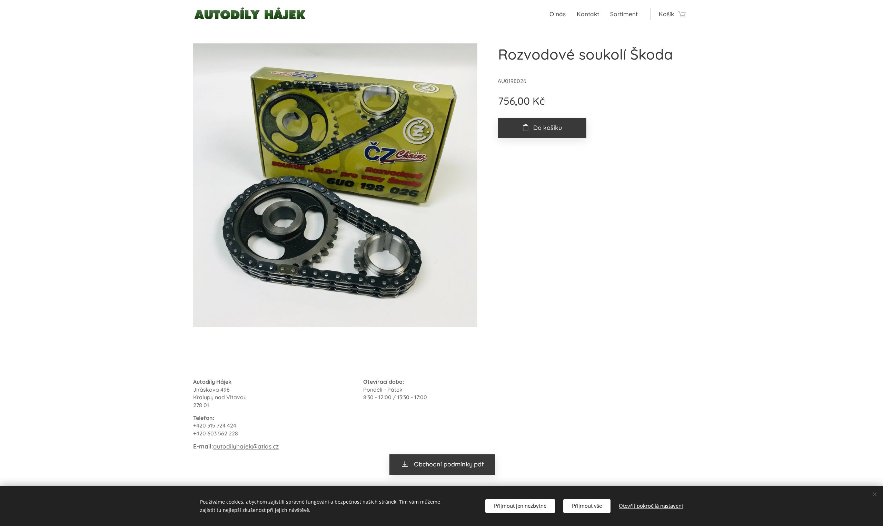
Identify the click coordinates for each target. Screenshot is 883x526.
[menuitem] (559, 14)
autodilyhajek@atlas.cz (246, 446)
